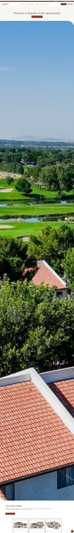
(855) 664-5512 (55, 1)
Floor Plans (23, 4)
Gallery (27, 4)
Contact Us (48, 4)
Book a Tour (70, 4)
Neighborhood (31, 4)
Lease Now (63, 4)
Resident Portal (68, 1)
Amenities (36, 4)
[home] (5, 4)
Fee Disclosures (42, 4)
